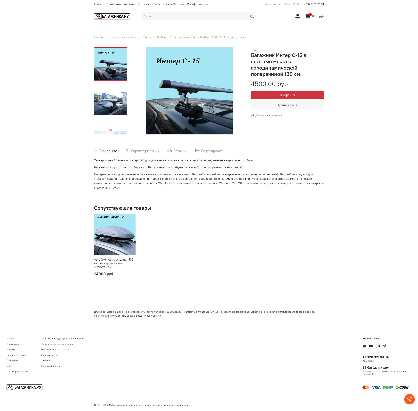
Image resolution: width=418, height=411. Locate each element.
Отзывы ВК (169, 4)
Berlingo (162, 37)
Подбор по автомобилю (123, 37)
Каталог (99, 4)
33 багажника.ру (375, 367)
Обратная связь (49, 354)
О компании (113, 4)
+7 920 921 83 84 (314, 4)
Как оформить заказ (199, 4)
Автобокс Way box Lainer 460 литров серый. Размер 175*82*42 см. (114, 263)
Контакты (129, 4)
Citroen (147, 37)
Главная (98, 37)
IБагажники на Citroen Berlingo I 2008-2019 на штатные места (210, 37)
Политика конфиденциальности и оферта (63, 338)
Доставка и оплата (149, 4)
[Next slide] (111, 130)
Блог (181, 4)
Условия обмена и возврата (55, 349)
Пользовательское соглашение (57, 344)
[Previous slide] (139, 91)
